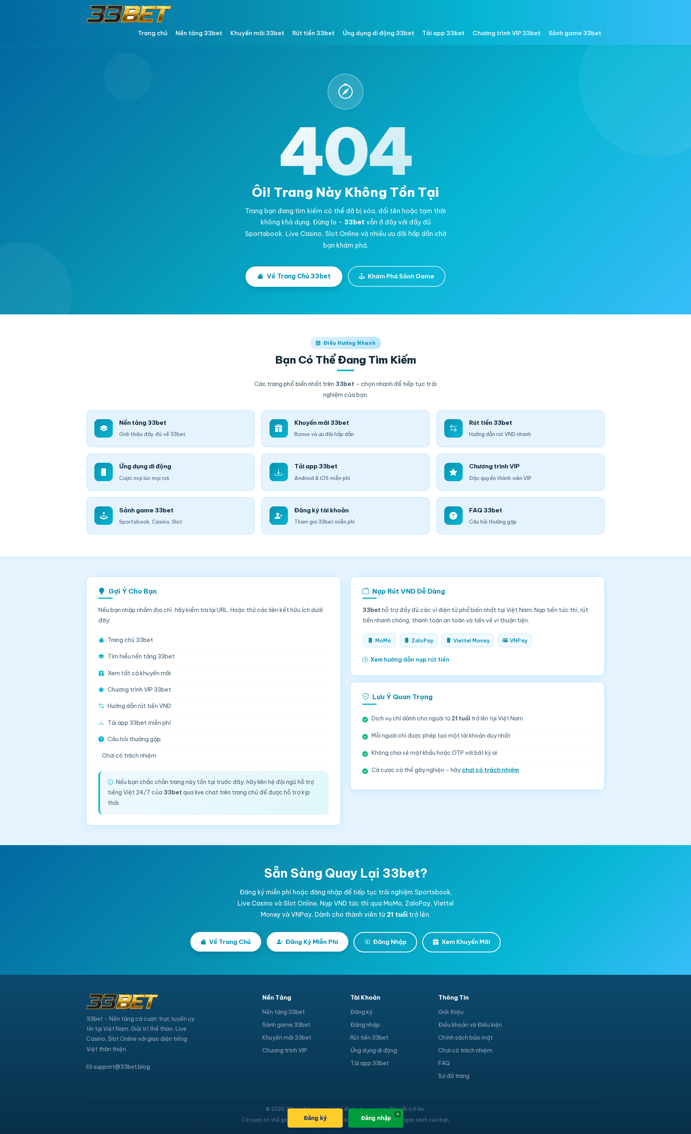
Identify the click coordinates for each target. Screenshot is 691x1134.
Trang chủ (153, 33)
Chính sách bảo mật (465, 1037)
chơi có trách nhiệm (490, 770)
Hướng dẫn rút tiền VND (139, 706)
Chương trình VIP (284, 1050)
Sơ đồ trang (453, 1076)
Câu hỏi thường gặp (134, 739)
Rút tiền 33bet (313, 33)
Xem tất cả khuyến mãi (139, 673)
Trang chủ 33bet (130, 640)
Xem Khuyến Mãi (465, 942)
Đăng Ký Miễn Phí (312, 942)
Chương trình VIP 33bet (507, 33)
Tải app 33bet (443, 33)
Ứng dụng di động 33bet (378, 33)
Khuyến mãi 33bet (257, 33)
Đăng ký (361, 1012)
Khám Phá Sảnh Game (401, 276)
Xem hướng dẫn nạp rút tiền (409, 659)
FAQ (444, 1063)
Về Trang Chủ (230, 942)
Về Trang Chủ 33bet (299, 276)
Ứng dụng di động (373, 1050)
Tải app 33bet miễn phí (139, 722)
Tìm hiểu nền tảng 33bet (141, 656)
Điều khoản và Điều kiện (470, 1024)
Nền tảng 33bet (199, 33)
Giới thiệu (450, 1012)
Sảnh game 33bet (575, 33)
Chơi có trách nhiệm (129, 755)
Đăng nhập (365, 1024)
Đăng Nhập (390, 942)
